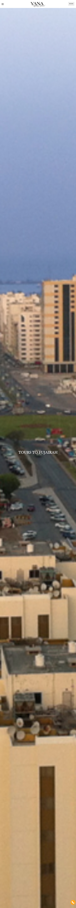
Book (71, 3)
